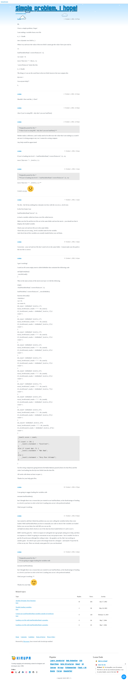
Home (17, 637)
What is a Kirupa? (102, 661)
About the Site (102, 665)
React (77, 664)
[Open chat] (123, 676)
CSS (80, 661)
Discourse (26, 641)
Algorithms (54, 664)
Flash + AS (82, 668)
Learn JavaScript (57, 661)
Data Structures (67, 664)
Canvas (53, 668)
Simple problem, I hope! (46, 8)
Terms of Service (40, 637)
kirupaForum (4, 2)
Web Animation (72, 661)
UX (83, 664)
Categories (24, 637)
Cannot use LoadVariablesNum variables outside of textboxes (35, 613)
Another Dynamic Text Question (26, 600)
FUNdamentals (70, 668)
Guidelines (31, 637)
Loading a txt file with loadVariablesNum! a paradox (32, 620)
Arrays (60, 668)
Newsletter (67, 671)
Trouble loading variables (24, 607)
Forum (59, 671)
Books (52, 671)
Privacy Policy (51, 637)
